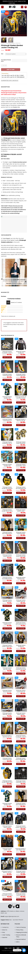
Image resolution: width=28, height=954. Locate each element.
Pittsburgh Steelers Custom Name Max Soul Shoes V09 (20, 895)
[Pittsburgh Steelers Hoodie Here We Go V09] (7, 434)
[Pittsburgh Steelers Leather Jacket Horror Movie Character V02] (21, 818)
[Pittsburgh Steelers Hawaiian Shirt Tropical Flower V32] (7, 389)
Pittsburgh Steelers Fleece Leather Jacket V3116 (7, 827)
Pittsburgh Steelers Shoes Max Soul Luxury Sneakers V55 (7, 895)
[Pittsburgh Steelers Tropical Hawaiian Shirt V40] (21, 525)
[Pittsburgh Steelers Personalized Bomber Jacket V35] (7, 570)
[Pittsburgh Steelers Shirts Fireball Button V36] (7, 525)
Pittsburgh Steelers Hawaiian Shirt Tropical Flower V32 (7, 398)
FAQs (3, 932)
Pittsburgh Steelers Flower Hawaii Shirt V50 (20, 443)
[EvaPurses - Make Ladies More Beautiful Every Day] (12, 6)
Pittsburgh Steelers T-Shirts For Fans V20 (7, 736)
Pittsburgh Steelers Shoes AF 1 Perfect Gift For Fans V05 (7, 714)
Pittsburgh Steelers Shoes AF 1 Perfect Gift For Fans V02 (7, 601)
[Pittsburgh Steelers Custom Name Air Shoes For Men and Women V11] (21, 592)
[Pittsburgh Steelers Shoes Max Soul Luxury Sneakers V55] (7, 886)
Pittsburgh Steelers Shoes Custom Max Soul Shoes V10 (20, 556)
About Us (4, 930)
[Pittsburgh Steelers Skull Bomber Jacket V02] (21, 457)
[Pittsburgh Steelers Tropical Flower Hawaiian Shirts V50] (21, 570)
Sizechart (4, 937)
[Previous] (3, 23)
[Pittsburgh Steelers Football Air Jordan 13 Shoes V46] (7, 344)
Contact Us (5, 927)
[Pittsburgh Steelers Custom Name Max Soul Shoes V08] (7, 750)
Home (2, 43)
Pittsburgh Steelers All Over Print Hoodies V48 (21, 398)
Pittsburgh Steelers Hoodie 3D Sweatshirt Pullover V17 (7, 488)
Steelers (16, 107)
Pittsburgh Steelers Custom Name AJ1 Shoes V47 (7, 421)
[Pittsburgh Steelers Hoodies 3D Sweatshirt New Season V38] (21, 344)
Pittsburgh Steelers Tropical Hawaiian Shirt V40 (20, 534)
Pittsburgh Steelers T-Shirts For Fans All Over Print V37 (21, 421)
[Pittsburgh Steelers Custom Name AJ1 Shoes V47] (7, 412)
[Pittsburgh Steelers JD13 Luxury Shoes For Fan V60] (21, 615)
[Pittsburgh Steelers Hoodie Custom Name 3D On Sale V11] (7, 502)
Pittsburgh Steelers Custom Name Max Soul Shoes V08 (7, 760)
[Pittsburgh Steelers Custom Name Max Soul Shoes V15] (7, 366)
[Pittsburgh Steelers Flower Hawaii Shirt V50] (21, 434)
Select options (7, 357)
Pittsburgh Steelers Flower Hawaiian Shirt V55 (21, 760)
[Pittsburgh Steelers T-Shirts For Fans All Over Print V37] (21, 412)
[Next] (24, 23)
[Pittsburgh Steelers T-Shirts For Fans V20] (7, 728)
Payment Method (21, 939)
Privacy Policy (19, 930)
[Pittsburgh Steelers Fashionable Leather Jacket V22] (21, 773)
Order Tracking (6, 935)
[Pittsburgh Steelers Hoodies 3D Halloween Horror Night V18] (21, 638)
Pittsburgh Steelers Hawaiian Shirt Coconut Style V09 (7, 466)
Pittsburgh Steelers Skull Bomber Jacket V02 (21, 466)
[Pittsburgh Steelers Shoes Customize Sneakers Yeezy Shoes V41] (7, 683)
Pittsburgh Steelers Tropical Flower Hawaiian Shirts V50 (21, 579)
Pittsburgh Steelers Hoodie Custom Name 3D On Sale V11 (7, 511)
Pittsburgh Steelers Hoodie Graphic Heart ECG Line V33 (7, 782)
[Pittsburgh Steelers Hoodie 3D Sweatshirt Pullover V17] (7, 479)
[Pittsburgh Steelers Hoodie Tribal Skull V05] (21, 863)
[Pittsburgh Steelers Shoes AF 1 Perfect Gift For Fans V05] (7, 705)
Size (2, 53)
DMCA (17, 942)
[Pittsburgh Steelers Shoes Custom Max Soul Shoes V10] (21, 547)
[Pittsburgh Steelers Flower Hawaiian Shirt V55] (21, 750)
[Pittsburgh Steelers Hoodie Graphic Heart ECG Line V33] (7, 773)
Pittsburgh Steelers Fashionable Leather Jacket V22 (21, 782)
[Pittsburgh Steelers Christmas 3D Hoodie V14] (21, 660)
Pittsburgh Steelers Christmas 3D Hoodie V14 (21, 669)
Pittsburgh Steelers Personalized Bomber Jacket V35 (7, 579)
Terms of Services (21, 927)
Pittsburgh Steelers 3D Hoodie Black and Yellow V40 (21, 488)
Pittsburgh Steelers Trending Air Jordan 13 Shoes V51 (21, 737)
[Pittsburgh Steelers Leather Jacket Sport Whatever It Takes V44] (7, 638)
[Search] (22, 7)
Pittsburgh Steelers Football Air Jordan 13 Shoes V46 (7, 353)
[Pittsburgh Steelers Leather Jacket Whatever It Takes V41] (21, 502)
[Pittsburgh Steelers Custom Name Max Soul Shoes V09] (21, 886)
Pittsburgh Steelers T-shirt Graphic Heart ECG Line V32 (21, 850)
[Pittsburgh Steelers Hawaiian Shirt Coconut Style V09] (7, 457)
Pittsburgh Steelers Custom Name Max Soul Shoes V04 (20, 376)
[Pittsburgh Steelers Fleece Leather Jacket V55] (21, 705)
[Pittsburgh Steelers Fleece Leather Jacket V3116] (7, 818)
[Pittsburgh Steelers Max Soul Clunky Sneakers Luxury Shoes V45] (7, 660)
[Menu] (2, 7)
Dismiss (17, 3)
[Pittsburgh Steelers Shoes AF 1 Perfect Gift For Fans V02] (7, 592)
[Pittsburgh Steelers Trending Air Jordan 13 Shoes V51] (21, 728)
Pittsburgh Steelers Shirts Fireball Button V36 (7, 534)
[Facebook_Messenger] (24, 950)
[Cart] (25, 7)
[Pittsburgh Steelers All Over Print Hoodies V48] (21, 389)
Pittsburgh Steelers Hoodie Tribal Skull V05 (20, 872)
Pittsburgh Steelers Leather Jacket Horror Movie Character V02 (21, 827)
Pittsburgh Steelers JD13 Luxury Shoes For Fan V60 (21, 624)
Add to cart (11, 69)
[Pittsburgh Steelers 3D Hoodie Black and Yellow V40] (21, 479)
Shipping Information (21, 932)
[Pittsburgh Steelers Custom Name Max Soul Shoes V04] (21, 366)
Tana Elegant (6, 238)
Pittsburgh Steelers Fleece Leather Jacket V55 (20, 714)
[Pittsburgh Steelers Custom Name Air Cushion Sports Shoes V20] (7, 547)
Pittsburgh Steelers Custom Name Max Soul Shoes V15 (7, 376)
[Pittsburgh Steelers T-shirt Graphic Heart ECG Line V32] (21, 841)
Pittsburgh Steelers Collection (13, 43)
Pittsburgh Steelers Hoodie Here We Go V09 (7, 443)
